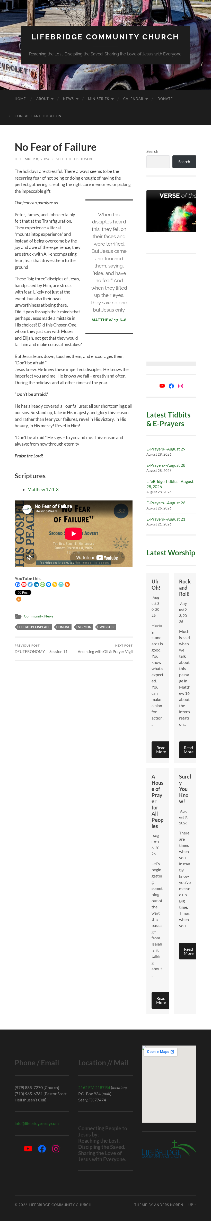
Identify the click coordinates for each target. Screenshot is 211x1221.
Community (33, 616)
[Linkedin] (36, 584)
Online (64, 627)
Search (152, 151)
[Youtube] (24, 584)
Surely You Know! (185, 788)
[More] (18, 599)
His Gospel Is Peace (34, 627)
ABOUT (42, 99)
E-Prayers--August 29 (165, 448)
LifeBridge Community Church (105, 37)
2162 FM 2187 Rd (94, 1087)
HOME (20, 99)
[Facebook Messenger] (48, 584)
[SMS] (42, 584)
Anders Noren (168, 1205)
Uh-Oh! (156, 584)
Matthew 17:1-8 (43, 489)
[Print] (67, 584)
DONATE (165, 99)
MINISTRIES (98, 99)
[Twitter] (30, 584)
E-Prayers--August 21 (165, 518)
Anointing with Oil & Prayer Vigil (105, 649)
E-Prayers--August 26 (165, 502)
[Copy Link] (54, 584)
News (68, 99)
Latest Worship (170, 552)
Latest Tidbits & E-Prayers (168, 419)
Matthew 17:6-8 (109, 320)
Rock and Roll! (185, 587)
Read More (161, 749)
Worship (107, 627)
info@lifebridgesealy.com (37, 1123)
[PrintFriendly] (61, 584)
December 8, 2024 (32, 159)
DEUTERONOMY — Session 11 (41, 649)
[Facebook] (17, 584)
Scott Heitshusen (74, 159)
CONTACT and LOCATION (38, 116)
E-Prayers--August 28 (165, 465)
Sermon (84, 627)
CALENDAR (133, 99)
